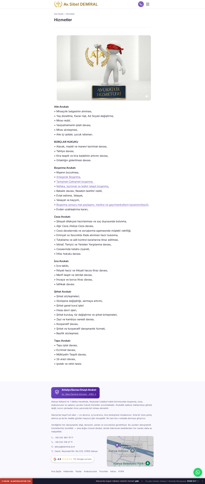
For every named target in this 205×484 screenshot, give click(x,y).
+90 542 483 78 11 (64, 437)
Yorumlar (103, 471)
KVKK (121, 471)
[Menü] (147, 4)
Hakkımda (68, 471)
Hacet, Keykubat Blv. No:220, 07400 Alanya (76, 451)
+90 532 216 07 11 (63, 442)
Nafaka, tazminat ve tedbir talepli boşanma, (82, 186)
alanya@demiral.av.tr (65, 446)
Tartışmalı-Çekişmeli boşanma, (74, 181)
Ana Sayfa (58, 14)
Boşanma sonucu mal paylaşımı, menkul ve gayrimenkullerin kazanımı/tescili (102, 204)
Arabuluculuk (90, 471)
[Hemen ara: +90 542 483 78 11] (141, 4)
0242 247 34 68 (187, 481)
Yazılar (78, 471)
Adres (113, 471)
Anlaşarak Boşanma (68, 176)
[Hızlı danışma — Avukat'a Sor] (197, 472)
